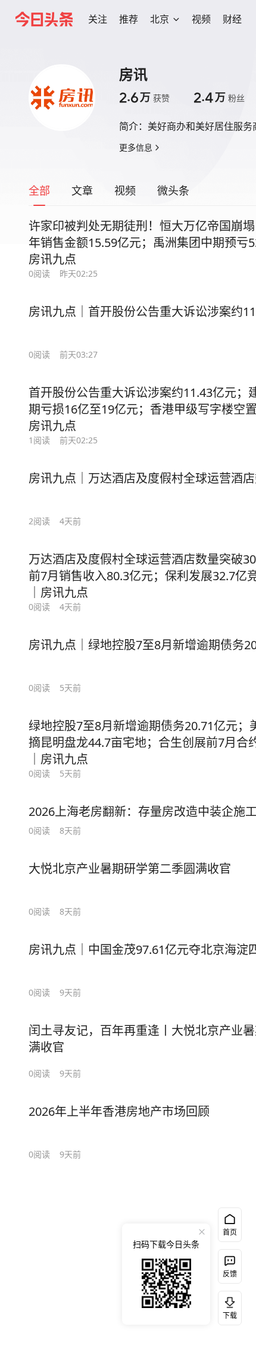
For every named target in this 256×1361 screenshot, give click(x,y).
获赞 (144, 97)
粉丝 (219, 97)
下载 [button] (227, 1306)
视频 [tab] (125, 190)
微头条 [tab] (173, 190)
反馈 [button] (230, 1274)
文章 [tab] (82, 190)
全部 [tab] (39, 190)
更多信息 (135, 147)
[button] (97, 19)
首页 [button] (230, 1232)
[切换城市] (176, 19)
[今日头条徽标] (44, 19)
